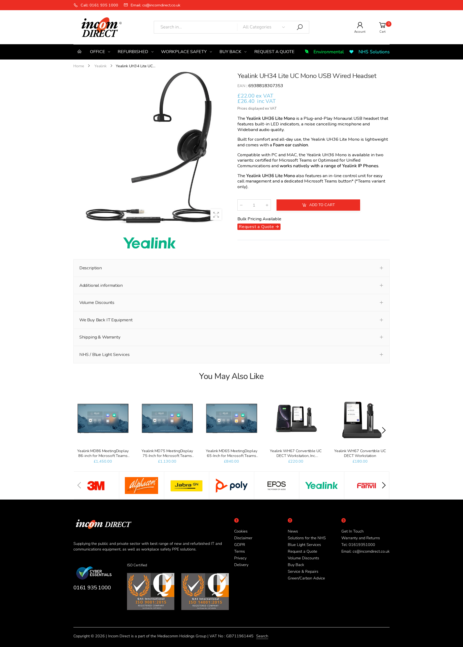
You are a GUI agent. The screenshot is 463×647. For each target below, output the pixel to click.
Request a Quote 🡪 (259, 227)
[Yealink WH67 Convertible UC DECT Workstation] (360, 418)
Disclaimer (243, 538)
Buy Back (296, 564)
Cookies (241, 531)
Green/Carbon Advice (306, 578)
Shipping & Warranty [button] (100, 337)
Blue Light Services (304, 544)
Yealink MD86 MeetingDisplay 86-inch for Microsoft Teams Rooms (102, 455)
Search (262, 636)
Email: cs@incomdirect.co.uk (365, 551)
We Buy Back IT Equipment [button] (106, 320)
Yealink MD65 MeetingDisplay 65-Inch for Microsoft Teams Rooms (231, 455)
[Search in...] (299, 27)
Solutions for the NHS (307, 538)
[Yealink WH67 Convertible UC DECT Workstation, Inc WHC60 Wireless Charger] (295, 418)
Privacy (240, 558)
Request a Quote (302, 551)
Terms (239, 551)
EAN (241, 86)
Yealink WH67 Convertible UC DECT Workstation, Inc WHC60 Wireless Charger (296, 455)
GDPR (239, 544)
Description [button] (90, 268)
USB (357, 119)
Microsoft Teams (295, 160)
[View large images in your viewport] (216, 214)
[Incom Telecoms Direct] (96, 485)
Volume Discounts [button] (96, 302)
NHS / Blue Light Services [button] (104, 354)
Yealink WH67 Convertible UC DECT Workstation (360, 453)
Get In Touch (352, 531)
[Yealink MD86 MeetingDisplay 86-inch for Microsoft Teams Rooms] (102, 418)
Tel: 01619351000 (358, 544)
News (293, 531)
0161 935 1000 (92, 587)
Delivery (241, 564)
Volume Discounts (303, 558)
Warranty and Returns (360, 538)
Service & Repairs (303, 571)
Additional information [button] (101, 285)
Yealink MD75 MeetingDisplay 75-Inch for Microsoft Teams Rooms (167, 455)
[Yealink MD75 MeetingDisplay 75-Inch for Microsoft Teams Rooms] (167, 418)
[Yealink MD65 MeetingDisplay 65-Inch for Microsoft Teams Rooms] (231, 418)
